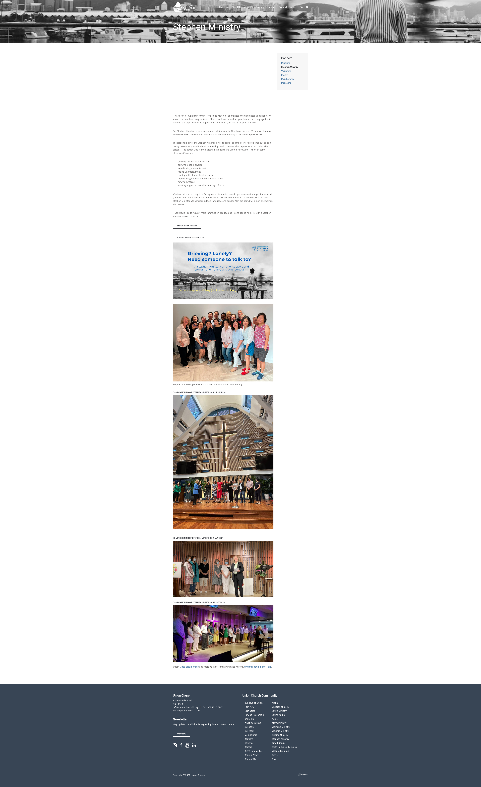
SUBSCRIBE (181, 734)
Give (274, 759)
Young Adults (278, 715)
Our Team (249, 731)
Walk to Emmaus (280, 751)
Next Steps (250, 711)
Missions (285, 63)
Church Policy (252, 755)
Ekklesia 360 (303, 774)
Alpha (275, 703)
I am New (249, 707)
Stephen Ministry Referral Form (190, 237)
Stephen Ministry (289, 67)
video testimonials (189, 667)
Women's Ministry (281, 727)
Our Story (249, 727)
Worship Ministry (280, 731)
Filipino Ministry (280, 735)
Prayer (284, 75)
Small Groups (278, 743)
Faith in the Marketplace (284, 747)
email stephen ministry (187, 226)
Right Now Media (253, 751)
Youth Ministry (279, 711)
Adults (275, 719)
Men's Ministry (279, 723)
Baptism (249, 739)
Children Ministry (280, 707)
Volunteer (286, 71)
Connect (286, 58)
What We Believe (253, 723)
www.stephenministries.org (257, 667)
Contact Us (250, 759)
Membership (287, 79)
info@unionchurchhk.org (185, 707)
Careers (248, 747)
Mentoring (286, 83)
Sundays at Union (254, 703)
